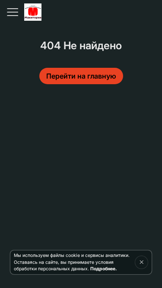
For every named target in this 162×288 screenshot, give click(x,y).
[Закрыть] (141, 262)
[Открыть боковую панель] (12, 12)
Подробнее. (103, 269)
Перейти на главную (81, 76)
